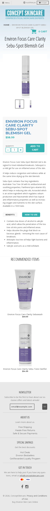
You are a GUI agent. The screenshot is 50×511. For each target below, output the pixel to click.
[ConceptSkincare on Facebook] (22, 486)
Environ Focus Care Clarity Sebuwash (25, 314)
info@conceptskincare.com (32, 475)
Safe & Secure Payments (25, 433)
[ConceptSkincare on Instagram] (27, 486)
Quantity (10, 146)
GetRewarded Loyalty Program (25, 458)
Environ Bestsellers (25, 455)
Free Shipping (25, 427)
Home (6, 25)
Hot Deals (25, 452)
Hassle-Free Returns (25, 430)
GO (45, 407)
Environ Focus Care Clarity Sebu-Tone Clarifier (25, 369)
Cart (44, 3)
